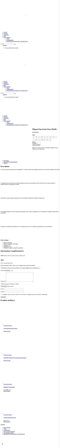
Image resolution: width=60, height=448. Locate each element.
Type (33, 135)
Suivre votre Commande (9, 431)
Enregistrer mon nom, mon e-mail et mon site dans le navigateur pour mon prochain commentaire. (24, 294)
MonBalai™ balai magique (9, 387)
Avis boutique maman (9, 432)
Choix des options (8, 325)
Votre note (3, 270)
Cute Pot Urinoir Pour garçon (10, 417)
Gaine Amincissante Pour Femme (10, 328)
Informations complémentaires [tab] (10, 162)
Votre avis (3, 281)
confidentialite (7, 430)
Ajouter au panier (36, 145)
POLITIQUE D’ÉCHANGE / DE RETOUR (14, 434)
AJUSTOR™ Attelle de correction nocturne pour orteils (15, 357)
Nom (2, 289)
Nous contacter (7, 427)
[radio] (34, 137)
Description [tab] (6, 160)
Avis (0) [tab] (5, 163)
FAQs (5, 428)
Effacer (34, 142)
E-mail (3, 291)
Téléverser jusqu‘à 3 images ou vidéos (10, 284)
